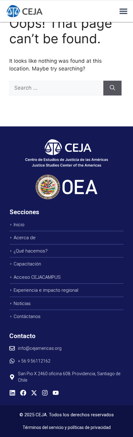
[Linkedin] (12, 393)
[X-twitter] (34, 393)
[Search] (112, 88)
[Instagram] (45, 393)
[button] (123, 11)
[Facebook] (23, 393)
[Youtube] (56, 393)
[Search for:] (56, 88)
